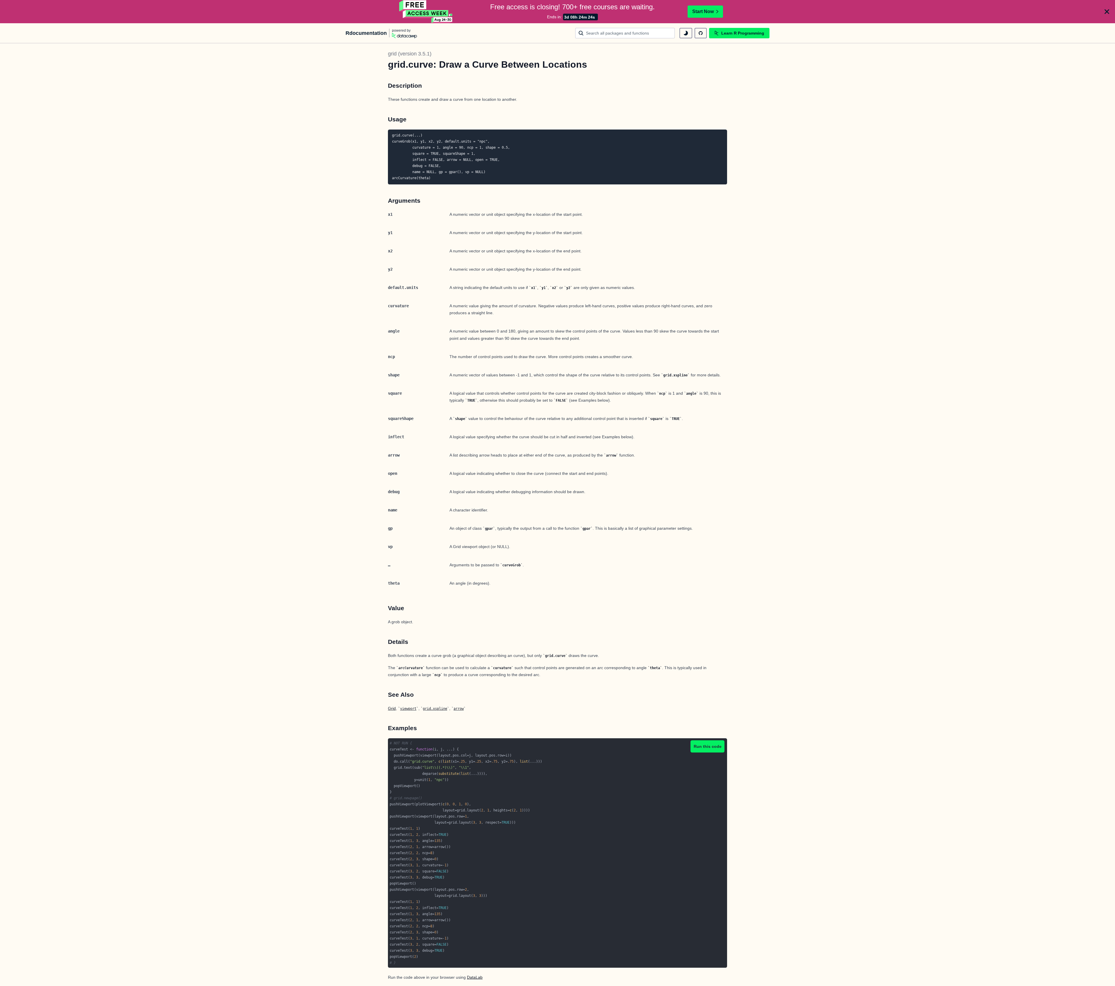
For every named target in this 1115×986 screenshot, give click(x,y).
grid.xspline (435, 709)
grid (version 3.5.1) (409, 54)
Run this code (708, 746)
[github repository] (701, 33)
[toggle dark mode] (685, 33)
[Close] (1107, 11)
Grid (392, 708)
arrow (459, 709)
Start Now (703, 11)
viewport (408, 709)
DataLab (475, 977)
